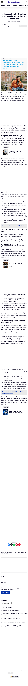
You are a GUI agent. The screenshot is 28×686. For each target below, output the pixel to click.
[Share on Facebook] (9, 544)
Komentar (3, 556)
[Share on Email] (16, 544)
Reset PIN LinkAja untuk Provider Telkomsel (13, 64)
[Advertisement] (14, 42)
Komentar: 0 (23, 26)
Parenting (9, 6)
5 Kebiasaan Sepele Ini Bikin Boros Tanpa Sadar (14, 622)
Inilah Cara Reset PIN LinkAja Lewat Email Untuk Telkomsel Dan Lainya (14, 16)
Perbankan (21, 6)
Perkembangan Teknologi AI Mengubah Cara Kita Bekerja (16, 412)
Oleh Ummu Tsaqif (5, 26)
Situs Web (3, 582)
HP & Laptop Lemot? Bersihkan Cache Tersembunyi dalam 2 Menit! (16, 265)
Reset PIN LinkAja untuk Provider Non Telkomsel (12, 67)
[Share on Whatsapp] (14, 544)
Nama (2, 571)
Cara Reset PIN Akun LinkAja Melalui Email (13, 63)
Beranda (3, 6)
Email (2, 576)
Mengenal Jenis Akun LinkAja (10, 61)
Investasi (15, 6)
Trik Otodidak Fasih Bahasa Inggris (11, 618)
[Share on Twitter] (11, 544)
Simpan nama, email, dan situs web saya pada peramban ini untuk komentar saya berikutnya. (13, 588)
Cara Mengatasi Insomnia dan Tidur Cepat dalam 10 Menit (15, 614)
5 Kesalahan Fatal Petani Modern (11, 610)
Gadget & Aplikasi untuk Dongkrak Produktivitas (15, 152)
